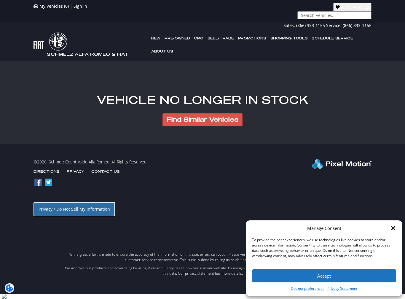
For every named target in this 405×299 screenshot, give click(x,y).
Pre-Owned (177, 38)
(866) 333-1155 (310, 25)
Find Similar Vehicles (202, 120)
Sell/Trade (221, 38)
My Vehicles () (54, 6)
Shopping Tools (289, 38)
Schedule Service (332, 38)
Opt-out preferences (307, 288)
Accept (324, 276)
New (155, 38)
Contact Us (105, 171)
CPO (198, 38)
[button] (393, 228)
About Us (162, 51)
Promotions (252, 38)
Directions (47, 171)
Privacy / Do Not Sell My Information (74, 209)
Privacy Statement (342, 288)
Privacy (75, 171)
